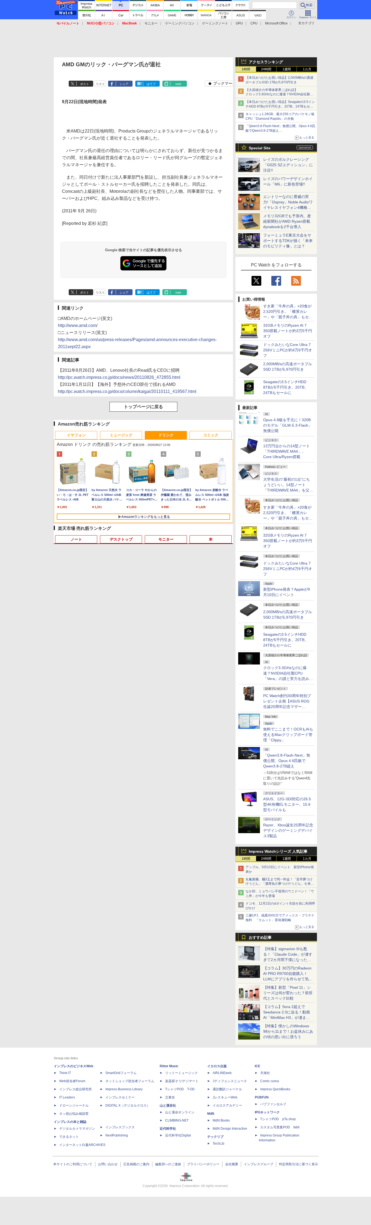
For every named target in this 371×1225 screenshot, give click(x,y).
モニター (151, 23)
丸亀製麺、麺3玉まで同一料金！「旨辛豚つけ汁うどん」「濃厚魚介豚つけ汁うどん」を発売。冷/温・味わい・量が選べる (279, 883)
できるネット (69, 1137)
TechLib (218, 1143)
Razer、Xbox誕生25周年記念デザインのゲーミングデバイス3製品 (288, 830)
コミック (210, 435)
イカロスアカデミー (227, 1105)
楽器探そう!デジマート (182, 1081)
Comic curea (269, 1081)
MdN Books (221, 1120)
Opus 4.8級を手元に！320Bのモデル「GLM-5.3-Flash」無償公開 (287, 425)
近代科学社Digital (178, 1135)
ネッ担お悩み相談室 (74, 1114)
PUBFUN (262, 1097)
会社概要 (231, 1164)
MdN (210, 1114)
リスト (100, 84)
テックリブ (215, 1137)
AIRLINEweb (222, 1073)
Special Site (260, 148)
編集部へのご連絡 (168, 1164)
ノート (76, 539)
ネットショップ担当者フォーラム (129, 1081)
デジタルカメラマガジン (77, 1128)
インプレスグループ (258, 1164)
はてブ (151, 84)
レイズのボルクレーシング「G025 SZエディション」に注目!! (288, 164)
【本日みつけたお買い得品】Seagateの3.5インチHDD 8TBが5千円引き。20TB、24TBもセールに (280, 106)
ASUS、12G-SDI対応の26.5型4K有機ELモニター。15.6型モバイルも (287, 804)
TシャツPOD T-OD (180, 1089)
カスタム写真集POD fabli (280, 1127)
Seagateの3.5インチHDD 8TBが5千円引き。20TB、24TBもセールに (285, 387)
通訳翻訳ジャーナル (227, 1089)
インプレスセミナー (120, 1097)
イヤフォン (76, 435)
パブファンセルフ (273, 1104)
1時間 (246, 69)
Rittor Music (169, 1066)
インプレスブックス (120, 1127)
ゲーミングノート (215, 23)
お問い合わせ (108, 1164)
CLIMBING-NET (176, 1120)
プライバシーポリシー (203, 1164)
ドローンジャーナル (74, 1105)
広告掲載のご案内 (136, 1164)
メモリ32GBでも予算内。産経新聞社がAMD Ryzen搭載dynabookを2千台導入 (287, 221)
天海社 (265, 1073)
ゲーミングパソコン (179, 23)
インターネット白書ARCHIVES (82, 1145)
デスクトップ (121, 539)
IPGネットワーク (267, 1112)
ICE (257, 1066)
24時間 (266, 69)
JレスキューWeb (225, 1097)
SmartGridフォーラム (121, 1073)
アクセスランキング (266, 62)
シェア (124, 84)
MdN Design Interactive (230, 1128)
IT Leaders (67, 1097)
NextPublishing (116, 1135)
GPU (239, 23)
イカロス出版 (217, 1066)
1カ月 (307, 69)
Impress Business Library (124, 1089)
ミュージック (121, 435)
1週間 (286, 69)
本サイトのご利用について (72, 1164)
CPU (253, 23)
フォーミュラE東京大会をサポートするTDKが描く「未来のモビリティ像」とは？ (288, 240)
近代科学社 (168, 1128)
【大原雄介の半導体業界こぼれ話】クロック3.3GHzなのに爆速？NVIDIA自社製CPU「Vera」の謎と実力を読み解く (278, 94)
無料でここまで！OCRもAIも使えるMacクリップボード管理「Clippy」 (288, 734)
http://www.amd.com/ (78, 325)
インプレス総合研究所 (75, 1089)
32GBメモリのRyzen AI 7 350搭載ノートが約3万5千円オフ (287, 330)
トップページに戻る (143, 406)
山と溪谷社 (168, 1105)
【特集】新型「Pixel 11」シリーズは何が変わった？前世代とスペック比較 (288, 992)
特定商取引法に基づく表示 (298, 1164)
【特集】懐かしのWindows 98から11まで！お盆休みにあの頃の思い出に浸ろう (288, 1031)
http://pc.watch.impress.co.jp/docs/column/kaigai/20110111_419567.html (127, 391)
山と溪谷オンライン (179, 1112)
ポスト (84, 84)
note (178, 84)
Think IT (65, 1073)
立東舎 (170, 1097)
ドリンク (166, 435)
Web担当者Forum (72, 1081)
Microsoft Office (276, 23)
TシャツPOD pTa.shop (278, 1119)
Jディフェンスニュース (230, 1081)
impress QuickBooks (275, 1089)
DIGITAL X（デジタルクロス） (127, 1105)
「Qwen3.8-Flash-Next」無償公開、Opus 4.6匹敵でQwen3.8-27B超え (286, 760)
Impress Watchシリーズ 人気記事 (278, 851)
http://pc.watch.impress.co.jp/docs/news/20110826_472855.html (119, 377)
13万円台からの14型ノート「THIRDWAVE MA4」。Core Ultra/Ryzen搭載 (286, 451)
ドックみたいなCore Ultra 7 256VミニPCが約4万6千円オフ (287, 350)
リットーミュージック (181, 1073)
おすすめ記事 (260, 937)
